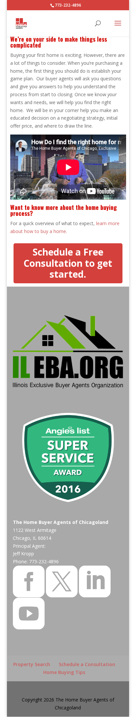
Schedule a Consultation (87, 664)
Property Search (31, 664)
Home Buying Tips (64, 672)
